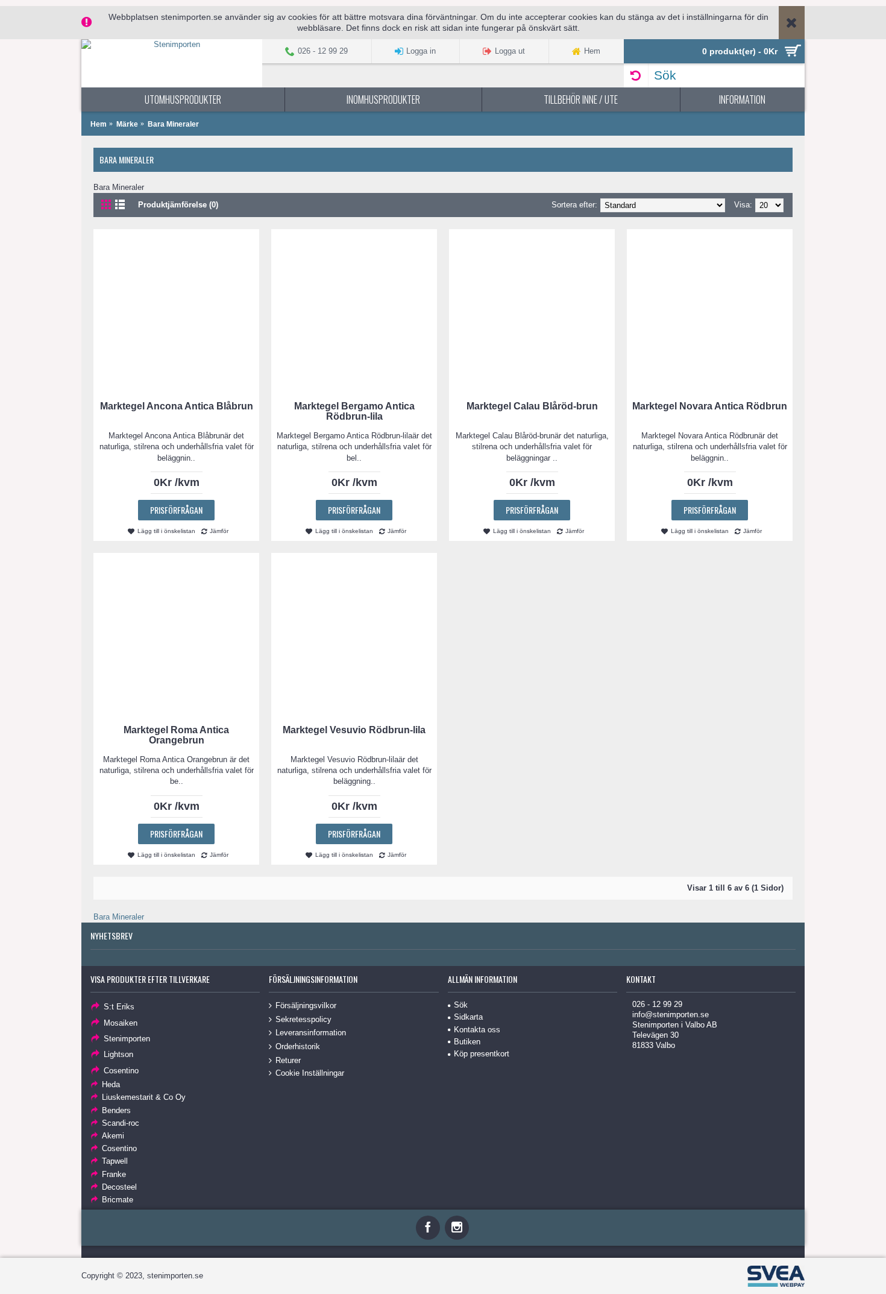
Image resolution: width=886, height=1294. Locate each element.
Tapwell (115, 1161)
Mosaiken (120, 1022)
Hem (98, 124)
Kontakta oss (477, 1029)
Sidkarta (468, 1016)
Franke (114, 1174)
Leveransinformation (310, 1032)
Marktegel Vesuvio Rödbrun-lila (354, 730)
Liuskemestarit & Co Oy (144, 1097)
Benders (116, 1110)
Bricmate (117, 1199)
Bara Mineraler (173, 124)
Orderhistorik (297, 1046)
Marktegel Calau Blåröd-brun (532, 406)
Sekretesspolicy (303, 1019)
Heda (111, 1084)
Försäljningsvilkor (305, 1005)
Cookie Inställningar (309, 1073)
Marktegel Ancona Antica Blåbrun (176, 406)
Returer (288, 1059)
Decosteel (119, 1186)
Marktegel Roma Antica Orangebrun (176, 735)
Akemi (113, 1135)
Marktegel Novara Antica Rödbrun (709, 406)
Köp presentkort (481, 1053)
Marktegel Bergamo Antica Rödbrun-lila (354, 411)
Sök (461, 1004)
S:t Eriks (119, 1006)
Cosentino (121, 1070)
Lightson (118, 1054)
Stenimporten (127, 1038)
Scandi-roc (120, 1123)
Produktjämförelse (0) (178, 204)
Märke (127, 124)
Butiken (467, 1041)
